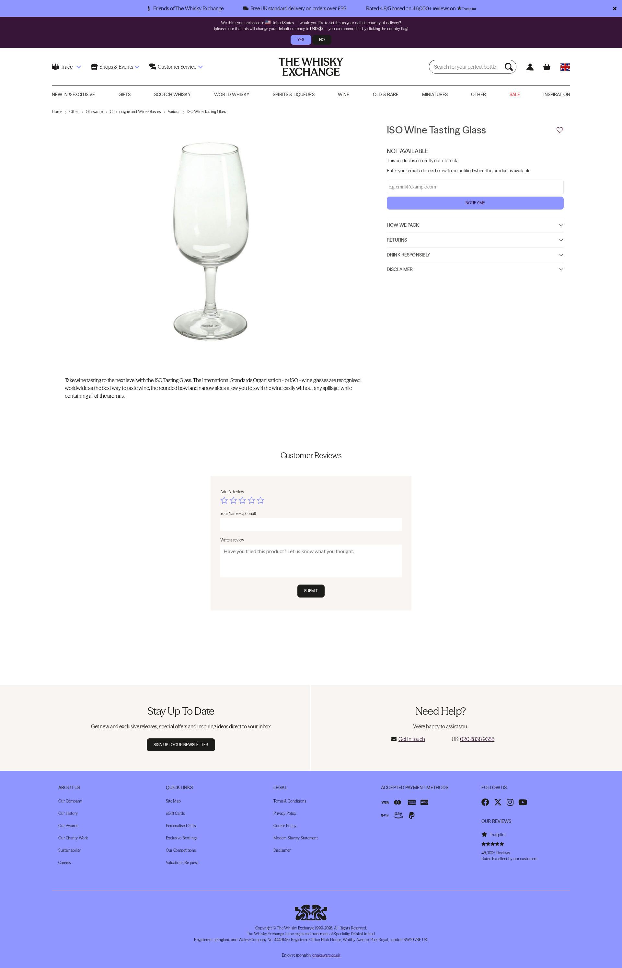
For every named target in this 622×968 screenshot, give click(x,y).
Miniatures (435, 94)
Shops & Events (116, 66)
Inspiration (556, 94)
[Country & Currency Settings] (565, 67)
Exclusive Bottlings (181, 838)
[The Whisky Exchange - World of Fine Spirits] (311, 67)
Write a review (232, 540)
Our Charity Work (73, 838)
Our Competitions (181, 850)
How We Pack (403, 225)
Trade (67, 66)
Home (57, 111)
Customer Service (177, 66)
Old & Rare (385, 94)
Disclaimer (400, 269)
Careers (64, 862)
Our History (68, 813)
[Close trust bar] (614, 8)
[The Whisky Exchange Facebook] (485, 802)
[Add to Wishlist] (560, 130)
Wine (344, 94)
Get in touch (411, 739)
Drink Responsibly (408, 254)
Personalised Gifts (181, 825)
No (322, 39)
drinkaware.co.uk (326, 955)
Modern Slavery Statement (295, 838)
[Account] (530, 67)
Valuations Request (182, 862)
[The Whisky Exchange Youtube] (522, 802)
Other (478, 94)
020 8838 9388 (477, 739)
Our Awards (68, 825)
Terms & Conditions (289, 801)
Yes (300, 39)
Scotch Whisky (172, 94)
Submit (311, 590)
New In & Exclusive (73, 94)
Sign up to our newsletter (181, 744)
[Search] (509, 66)
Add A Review (232, 491)
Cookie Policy (284, 825)
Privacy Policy (284, 813)
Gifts (125, 94)
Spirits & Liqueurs (294, 94)
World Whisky (231, 94)
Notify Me (475, 202)
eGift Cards (175, 813)
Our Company (70, 801)
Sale (515, 94)
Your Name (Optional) (238, 513)
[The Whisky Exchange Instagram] (510, 802)
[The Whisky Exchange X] (498, 802)
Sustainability (69, 850)
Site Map (173, 801)
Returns (397, 240)
